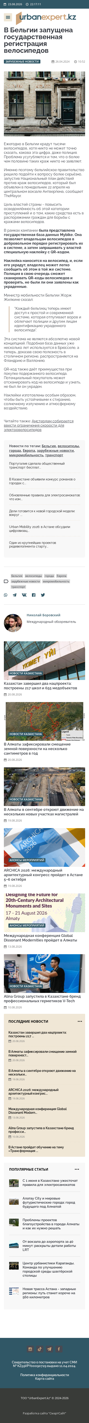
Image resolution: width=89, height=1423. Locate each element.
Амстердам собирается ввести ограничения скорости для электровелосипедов (38, 425)
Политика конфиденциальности (44, 1375)
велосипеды (68, 446)
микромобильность (26, 455)
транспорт (54, 455)
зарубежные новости (55, 450)
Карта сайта (44, 1378)
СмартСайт (57, 1413)
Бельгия (49, 446)
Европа (29, 450)
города (15, 450)
